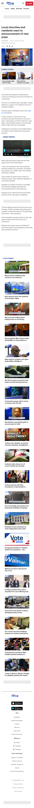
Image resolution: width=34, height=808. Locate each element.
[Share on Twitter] (9, 46)
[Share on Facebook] (7, 46)
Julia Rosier (4, 41)
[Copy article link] (12, 46)
